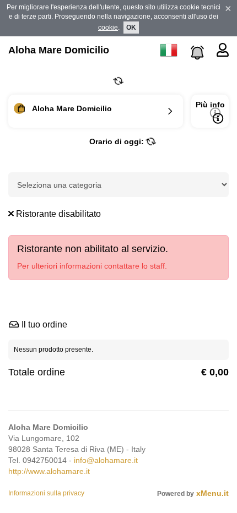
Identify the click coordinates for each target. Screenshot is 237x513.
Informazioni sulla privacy (46, 493)
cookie (108, 27)
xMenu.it (212, 493)
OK (131, 27)
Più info (210, 104)
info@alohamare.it (106, 460)
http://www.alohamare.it (49, 471)
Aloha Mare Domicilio (58, 50)
